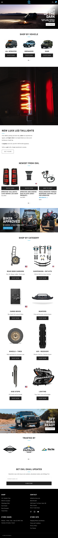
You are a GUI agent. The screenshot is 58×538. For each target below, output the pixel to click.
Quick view (10, 188)
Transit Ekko (4, 510)
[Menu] (2, 2)
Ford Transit (4, 505)
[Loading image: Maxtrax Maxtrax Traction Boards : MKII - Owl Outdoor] (42, 349)
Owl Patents (33, 528)
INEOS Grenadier (5, 500)
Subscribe (29, 483)
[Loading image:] (11, 48)
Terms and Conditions (35, 523)
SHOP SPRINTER (50, 24)
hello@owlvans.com (35, 498)
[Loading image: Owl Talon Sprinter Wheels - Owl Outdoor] (15, 349)
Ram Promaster (5, 508)
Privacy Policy (33, 525)
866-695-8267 (33, 500)
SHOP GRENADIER (50, 428)
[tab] (28, 60)
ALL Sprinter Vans (5, 498)
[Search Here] (53, 2)
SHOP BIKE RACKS (8, 228)
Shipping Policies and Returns (37, 520)
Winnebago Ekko (5, 503)
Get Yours (7, 151)
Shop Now (11, 55)
